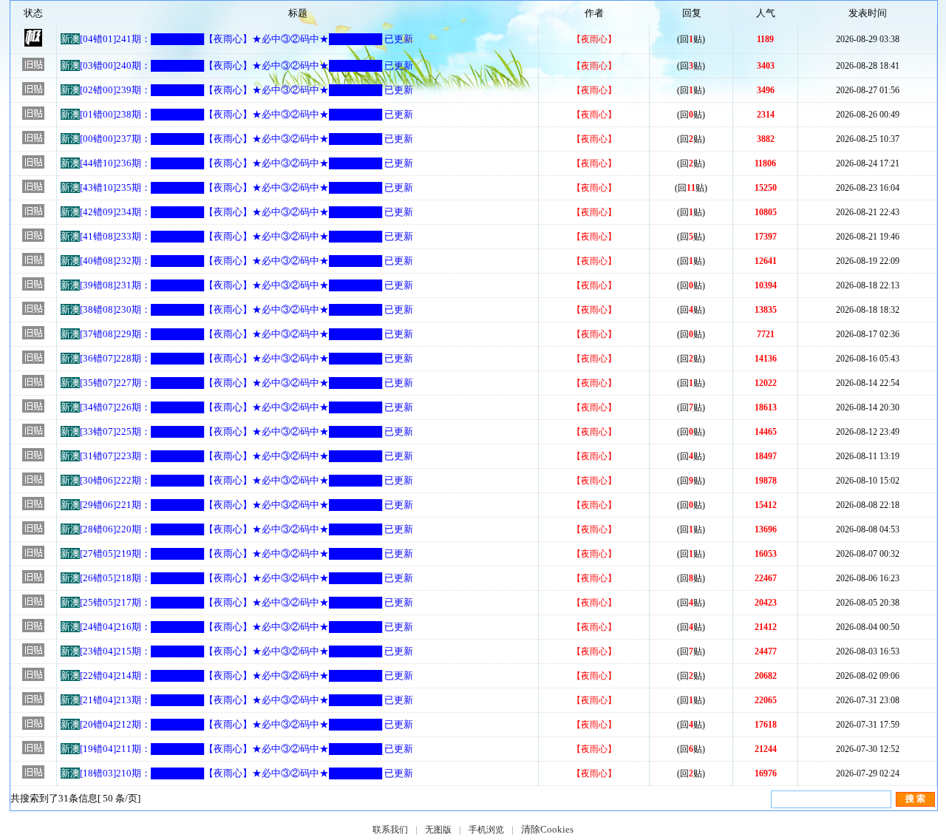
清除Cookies (547, 829)
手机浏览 (486, 829)
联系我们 (390, 829)
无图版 (438, 829)
